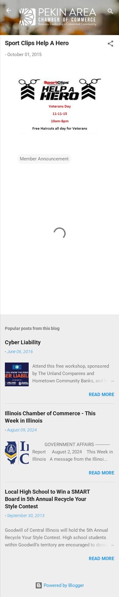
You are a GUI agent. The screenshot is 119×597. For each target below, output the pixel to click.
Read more (101, 394)
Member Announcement (44, 159)
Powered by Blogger (63, 585)
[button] (110, 44)
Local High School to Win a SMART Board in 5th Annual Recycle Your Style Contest (47, 498)
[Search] (110, 12)
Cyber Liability (23, 342)
